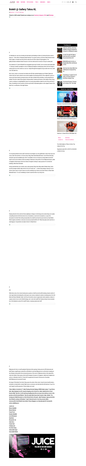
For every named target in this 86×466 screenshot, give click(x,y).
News (18, 2)
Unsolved (42, 2)
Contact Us (60, 139)
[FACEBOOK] (62, 2)
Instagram (41, 15)
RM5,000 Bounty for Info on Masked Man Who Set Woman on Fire (70, 63)
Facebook (36, 15)
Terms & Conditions (69, 139)
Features (23, 2)
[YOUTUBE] (68, 2)
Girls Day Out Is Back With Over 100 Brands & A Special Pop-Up (70, 69)
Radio (48, 2)
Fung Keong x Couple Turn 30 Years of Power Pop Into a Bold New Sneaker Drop (70, 76)
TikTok (45, 15)
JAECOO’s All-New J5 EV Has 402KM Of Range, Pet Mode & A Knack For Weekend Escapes (70, 49)
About (59, 137)
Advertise (67, 137)
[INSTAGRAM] (66, 2)
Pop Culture (30, 2)
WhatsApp (51, 15)
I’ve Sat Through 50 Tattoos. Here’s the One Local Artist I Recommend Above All (69, 56)
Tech (36, 2)
